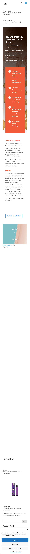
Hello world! (6, 507)
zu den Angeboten (14, 216)
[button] (27, 530)
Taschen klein (7, 11)
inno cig (5, 470)
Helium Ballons (7, 20)
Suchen (24, 521)
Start (4, 245)
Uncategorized (6, 14)
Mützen (8, 245)
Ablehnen (15, 544)
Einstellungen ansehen (15, 548)
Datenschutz (12, 552)
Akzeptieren (15, 540)
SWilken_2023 (8, 12)
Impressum (18, 552)
